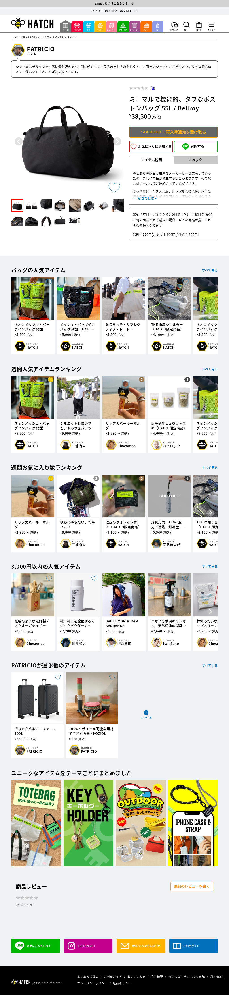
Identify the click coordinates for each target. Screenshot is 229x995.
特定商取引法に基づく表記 (187, 976)
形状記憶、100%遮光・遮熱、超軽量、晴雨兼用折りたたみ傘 (168, 524)
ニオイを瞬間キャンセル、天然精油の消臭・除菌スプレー (168, 623)
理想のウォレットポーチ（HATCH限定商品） (124, 524)
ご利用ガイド (113, 976)
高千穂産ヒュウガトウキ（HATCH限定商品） (169, 425)
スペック (195, 159)
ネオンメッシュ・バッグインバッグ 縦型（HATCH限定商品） (32, 327)
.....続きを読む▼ (145, 198)
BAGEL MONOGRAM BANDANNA (122, 623)
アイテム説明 (151, 159)
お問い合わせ (136, 976)
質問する (197, 146)
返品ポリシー (122, 983)
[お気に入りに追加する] (114, 187)
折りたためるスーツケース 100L (35, 731)
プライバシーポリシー (92, 983)
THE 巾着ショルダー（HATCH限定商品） (167, 327)
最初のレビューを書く (192, 886)
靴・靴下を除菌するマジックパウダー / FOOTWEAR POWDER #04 (77, 623)
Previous (19, 141)
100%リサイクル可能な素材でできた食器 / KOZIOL (91, 731)
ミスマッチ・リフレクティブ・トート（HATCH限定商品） (123, 327)
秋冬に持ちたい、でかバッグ (77, 524)
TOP (15, 37)
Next (117, 141)
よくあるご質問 (88, 976)
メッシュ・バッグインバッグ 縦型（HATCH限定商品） (77, 327)
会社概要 (157, 976)
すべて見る (210, 270)
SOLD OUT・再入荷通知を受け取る (173, 132)
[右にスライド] (211, 315)
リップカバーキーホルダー (123, 425)
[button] (186, 26)
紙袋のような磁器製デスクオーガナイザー (32, 623)
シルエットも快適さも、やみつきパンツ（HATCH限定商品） (76, 425)
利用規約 (216, 976)
